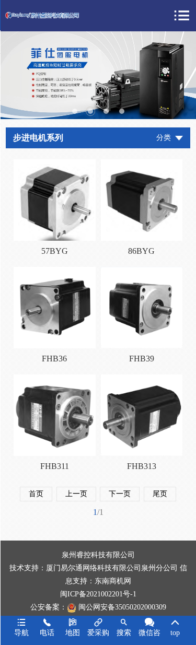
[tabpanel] (98, 75)
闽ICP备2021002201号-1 (98, 594)
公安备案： (48, 607)
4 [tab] (121, 111)
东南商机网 (113, 581)
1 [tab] (74, 111)
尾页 (160, 494)
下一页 (120, 494)
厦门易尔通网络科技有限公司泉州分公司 (112, 568)
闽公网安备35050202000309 (122, 607)
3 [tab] (106, 111)
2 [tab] (90, 111)
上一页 (76, 494)
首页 (36, 494)
